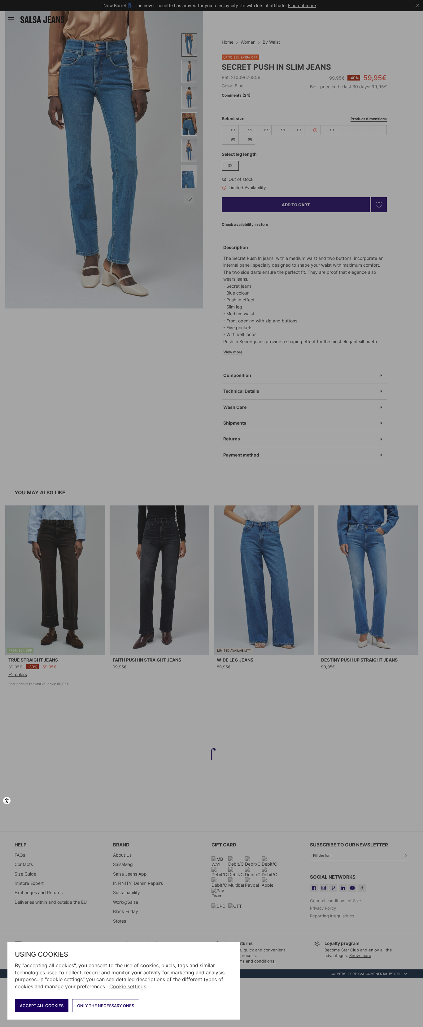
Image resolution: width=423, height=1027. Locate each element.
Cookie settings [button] (127, 986)
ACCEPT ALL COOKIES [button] (41, 1005)
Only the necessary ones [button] (105, 1005)
